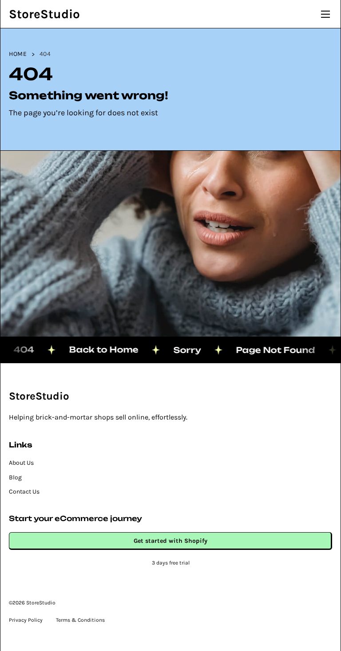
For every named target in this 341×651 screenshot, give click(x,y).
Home (18, 54)
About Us (21, 463)
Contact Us (24, 491)
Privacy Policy (26, 620)
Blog (15, 477)
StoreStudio (44, 14)
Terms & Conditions (80, 620)
